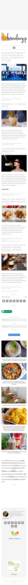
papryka (21, 471)
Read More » (5, 189)
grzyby (16, 465)
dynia (7, 465)
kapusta (3, 467)
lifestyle (8, 144)
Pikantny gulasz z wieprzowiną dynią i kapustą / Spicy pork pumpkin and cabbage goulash (14, 383)
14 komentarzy (8, 153)
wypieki (8, 479)
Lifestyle (7, 98)
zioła (16, 479)
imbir (19, 465)
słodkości (12, 476)
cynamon (15, 460)
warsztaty (14, 241)
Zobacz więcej (6, 518)
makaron (19, 468)
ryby (23, 474)
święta (11, 241)
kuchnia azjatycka (8, 468)
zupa (19, 479)
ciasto (9, 460)
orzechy (17, 471)
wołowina (3, 479)
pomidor (14, 474)
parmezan (4, 474)
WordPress (14, 582)
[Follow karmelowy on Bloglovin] (14, 539)
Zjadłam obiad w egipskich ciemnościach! (13, 149)
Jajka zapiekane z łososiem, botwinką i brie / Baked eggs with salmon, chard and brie (14, 359)
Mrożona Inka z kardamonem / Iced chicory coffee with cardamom (14, 452)
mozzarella (8, 471)
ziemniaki (12, 479)
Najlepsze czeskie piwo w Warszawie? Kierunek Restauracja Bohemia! (13, 247)
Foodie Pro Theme (15, 580)
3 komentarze (7, 203)
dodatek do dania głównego (9, 463)
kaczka (25, 465)
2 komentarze (7, 62)
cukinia (12, 460)
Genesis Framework (14, 581)
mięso (3, 471)
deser (23, 460)
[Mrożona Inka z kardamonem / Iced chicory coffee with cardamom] (14, 449)
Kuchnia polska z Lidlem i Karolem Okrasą (14, 405)
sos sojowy (3, 476)
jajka (23, 465)
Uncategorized (4, 239)
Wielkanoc (18, 241)
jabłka (21, 465)
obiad (13, 470)
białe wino (3, 460)
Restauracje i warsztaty (13, 98)
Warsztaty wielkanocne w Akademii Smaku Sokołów (13, 200)
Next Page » (15, 291)
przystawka (19, 474)
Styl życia (20, 98)
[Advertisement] (14, 15)
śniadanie (23, 479)
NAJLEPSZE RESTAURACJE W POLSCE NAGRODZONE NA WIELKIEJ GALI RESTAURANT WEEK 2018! (13, 56)
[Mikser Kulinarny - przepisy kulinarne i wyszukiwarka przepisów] (14, 571)
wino (25, 476)
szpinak (6, 476)
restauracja (9, 100)
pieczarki (9, 474)
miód (23, 468)
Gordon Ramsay (10, 465)
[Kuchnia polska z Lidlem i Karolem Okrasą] (14, 403)
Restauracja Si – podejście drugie (13, 105)
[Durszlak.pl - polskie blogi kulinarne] (14, 574)
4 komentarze (7, 251)
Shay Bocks (22, 580)
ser (25, 474)
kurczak (14, 468)
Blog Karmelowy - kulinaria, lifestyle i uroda (14, 37)
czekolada (19, 460)
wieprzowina (21, 476)
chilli (6, 460)
